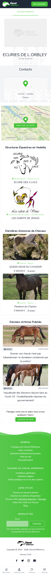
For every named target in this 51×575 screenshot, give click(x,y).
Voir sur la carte (25, 125)
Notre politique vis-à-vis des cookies (25, 479)
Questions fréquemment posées (25, 453)
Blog (25, 505)
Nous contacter (25, 450)
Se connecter (39, 4)
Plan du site (25, 456)
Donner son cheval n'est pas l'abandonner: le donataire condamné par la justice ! (25, 357)
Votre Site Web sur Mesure (26, 502)
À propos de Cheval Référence (25, 446)
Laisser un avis (26, 419)
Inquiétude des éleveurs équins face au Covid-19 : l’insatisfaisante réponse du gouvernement (25, 396)
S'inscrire (37, 523)
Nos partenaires (25, 460)
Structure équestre (25, 11)
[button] (25, 119)
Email (17, 519)
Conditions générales (25, 473)
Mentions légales (25, 476)
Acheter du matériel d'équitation (25, 495)
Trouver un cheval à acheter (25, 492)
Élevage (42, 499)
